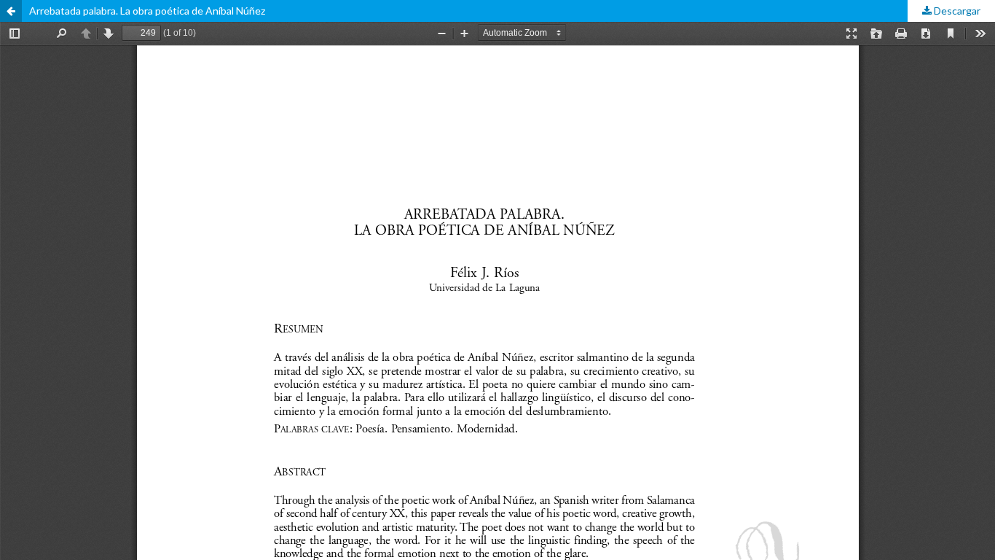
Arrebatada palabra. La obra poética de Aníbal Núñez (147, 10)
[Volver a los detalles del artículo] (11, 11)
